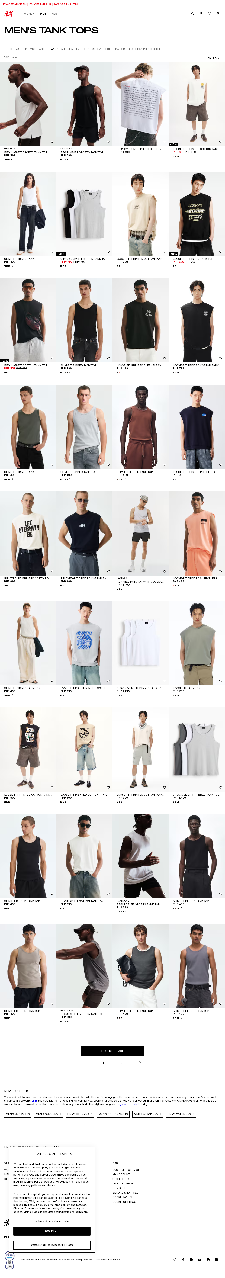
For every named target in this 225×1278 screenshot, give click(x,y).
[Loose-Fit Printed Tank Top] (197, 214)
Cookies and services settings (52, 1245)
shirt (34, 1100)
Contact (118, 1188)
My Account (121, 1174)
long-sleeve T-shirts (128, 1104)
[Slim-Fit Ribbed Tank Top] (28, 214)
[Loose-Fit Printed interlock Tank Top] (197, 427)
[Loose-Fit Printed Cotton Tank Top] (197, 104)
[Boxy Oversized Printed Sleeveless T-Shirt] (140, 104)
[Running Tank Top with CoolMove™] (140, 533)
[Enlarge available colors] (176, 156)
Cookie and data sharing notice (51, 1220)
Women (29, 13)
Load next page (112, 1050)
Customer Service (126, 1169)
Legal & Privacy (124, 1183)
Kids (55, 13)
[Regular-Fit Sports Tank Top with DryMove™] (28, 104)
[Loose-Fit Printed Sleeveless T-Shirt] (140, 320)
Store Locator (123, 1178)
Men (43, 13)
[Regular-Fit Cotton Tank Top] (28, 320)
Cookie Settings (124, 1201)
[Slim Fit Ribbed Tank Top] (28, 856)
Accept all (52, 1231)
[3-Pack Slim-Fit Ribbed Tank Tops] (84, 214)
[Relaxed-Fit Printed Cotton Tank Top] (28, 533)
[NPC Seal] (9, 1260)
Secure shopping (125, 1192)
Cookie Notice (122, 1197)
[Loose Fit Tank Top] (197, 643)
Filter (212, 57)
